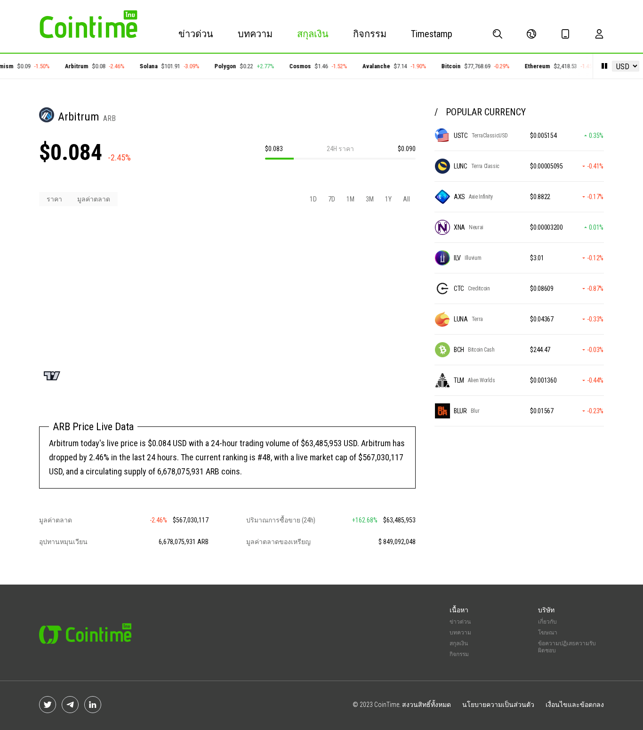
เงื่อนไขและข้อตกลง (575, 704)
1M (350, 199)
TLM (459, 380)
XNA (459, 227)
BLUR (460, 411)
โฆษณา (547, 632)
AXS (459, 196)
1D (313, 199)
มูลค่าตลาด (93, 199)
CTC (459, 288)
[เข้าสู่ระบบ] (599, 34)
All (406, 199)
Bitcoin (446, 66)
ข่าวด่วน (195, 34)
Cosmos (295, 66)
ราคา (54, 199)
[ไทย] (531, 34)
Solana (144, 66)
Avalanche (371, 66)
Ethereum (532, 66)
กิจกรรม (369, 34)
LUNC (460, 166)
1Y (388, 199)
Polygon (220, 66)
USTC (461, 135)
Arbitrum (71, 66)
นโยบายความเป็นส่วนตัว (498, 704)
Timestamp (431, 34)
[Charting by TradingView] (52, 375)
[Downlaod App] (565, 34)
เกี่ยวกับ (547, 621)
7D (331, 199)
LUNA (461, 319)
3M (370, 199)
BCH (459, 349)
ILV (457, 258)
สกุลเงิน (313, 34)
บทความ (255, 34)
